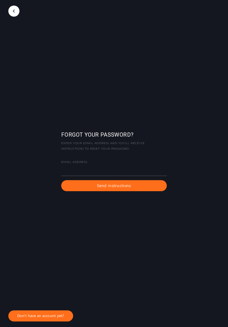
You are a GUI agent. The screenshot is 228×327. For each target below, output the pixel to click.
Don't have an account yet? (40, 315)
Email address (74, 162)
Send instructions (114, 185)
